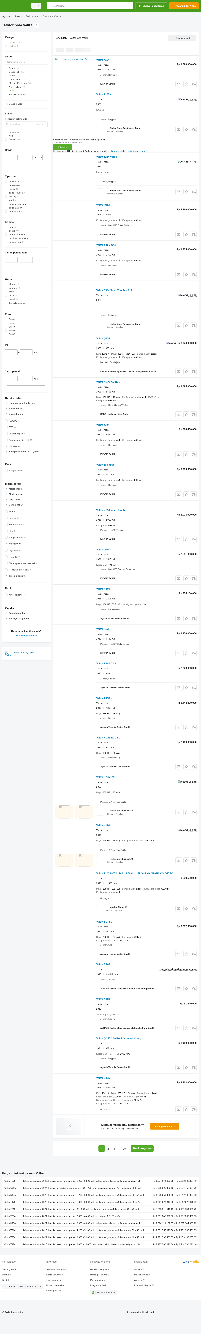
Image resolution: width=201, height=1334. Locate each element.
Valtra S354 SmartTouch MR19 (114, 290)
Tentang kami (9, 1269)
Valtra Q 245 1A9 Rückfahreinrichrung (118, 1038)
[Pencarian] (50, 6)
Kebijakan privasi (54, 1274)
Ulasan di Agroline (55, 1285)
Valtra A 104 (103, 589)
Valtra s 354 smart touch (110, 510)
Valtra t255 (102, 549)
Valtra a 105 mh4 (106, 245)
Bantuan (6, 1274)
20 (124, 1148)
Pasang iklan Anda (165, 1126)
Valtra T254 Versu (106, 156)
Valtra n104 (102, 60)
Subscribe (62, 147)
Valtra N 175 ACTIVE (108, 382)
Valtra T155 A (104, 94)
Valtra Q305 (103, 338)
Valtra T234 (10, 1216)
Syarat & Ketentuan (56, 1269)
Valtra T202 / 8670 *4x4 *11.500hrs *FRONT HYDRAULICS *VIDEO (134, 873)
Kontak (5, 1280)
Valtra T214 (10, 1230)
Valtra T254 (10, 1237)
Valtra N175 (10, 1195)
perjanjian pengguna (137, 151)
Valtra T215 (10, 1209)
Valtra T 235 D (104, 921)
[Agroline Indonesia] (14, 6)
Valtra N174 (103, 825)
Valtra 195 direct (105, 464)
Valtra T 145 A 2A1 (107, 663)
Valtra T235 (10, 1181)
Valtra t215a (103, 205)
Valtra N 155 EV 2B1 (108, 737)
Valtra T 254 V (104, 698)
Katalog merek (53, 1290)
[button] (186, 84)
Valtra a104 (102, 424)
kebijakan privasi (113, 151)
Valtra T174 (10, 1244)
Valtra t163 (102, 629)
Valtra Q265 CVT (106, 777)
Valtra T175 (10, 1202)
